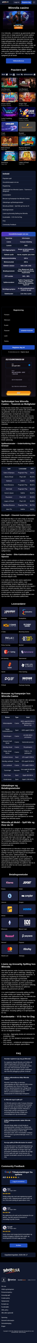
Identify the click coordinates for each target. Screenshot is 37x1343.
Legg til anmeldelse (19, 1181)
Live (11, 74)
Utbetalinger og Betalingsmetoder (13, 202)
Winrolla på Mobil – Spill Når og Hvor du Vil (16, 206)
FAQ (4, 221)
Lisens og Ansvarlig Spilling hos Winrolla (15, 213)
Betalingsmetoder (8, 210)
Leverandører (7, 195)
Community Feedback (9, 224)
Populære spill (7, 178)
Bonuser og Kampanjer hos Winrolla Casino (16, 198)
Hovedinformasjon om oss (11, 182)
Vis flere (18, 1245)
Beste (3, 74)
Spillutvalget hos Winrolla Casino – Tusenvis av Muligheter (17, 190)
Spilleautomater (28, 74)
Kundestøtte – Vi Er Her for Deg (12, 217)
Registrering (6, 186)
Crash (18, 74)
